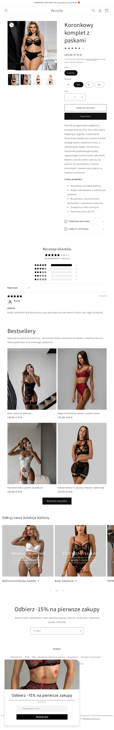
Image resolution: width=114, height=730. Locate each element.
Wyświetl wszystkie (57, 501)
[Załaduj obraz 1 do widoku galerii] (13, 79)
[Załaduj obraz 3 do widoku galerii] (38, 79)
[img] (14, 296)
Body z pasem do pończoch (19, 413)
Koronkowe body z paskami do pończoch (25, 488)
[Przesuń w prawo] (63, 590)
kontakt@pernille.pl (91, 718)
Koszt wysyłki (91, 59)
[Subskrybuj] (80, 630)
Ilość (66, 91)
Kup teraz (85, 116)
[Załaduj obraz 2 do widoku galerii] (25, 79)
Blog (27, 657)
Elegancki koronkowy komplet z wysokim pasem (79, 413)
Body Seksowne (64, 580)
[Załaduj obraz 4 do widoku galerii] (50, 79)
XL (89, 84)
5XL (99, 84)
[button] (6, 10)
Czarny (71, 73)
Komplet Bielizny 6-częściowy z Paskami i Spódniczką (81, 488)
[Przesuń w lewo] (50, 590)
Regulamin (73, 657)
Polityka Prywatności (91, 657)
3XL (78, 84)
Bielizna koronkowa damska (19, 580)
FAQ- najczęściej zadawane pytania (48, 657)
